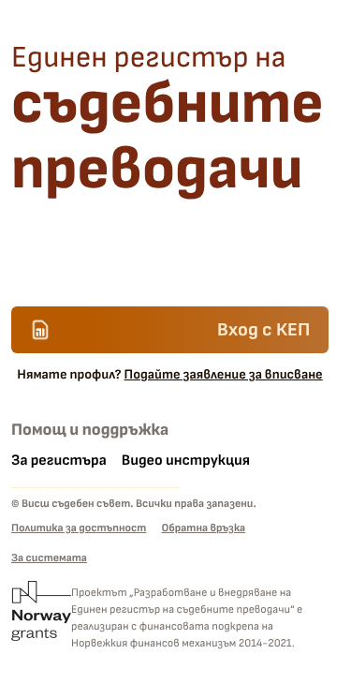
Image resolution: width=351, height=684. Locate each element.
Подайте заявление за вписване (223, 375)
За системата (49, 558)
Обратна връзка (203, 528)
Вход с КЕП (263, 330)
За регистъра (59, 460)
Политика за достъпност (78, 528)
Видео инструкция (186, 460)
